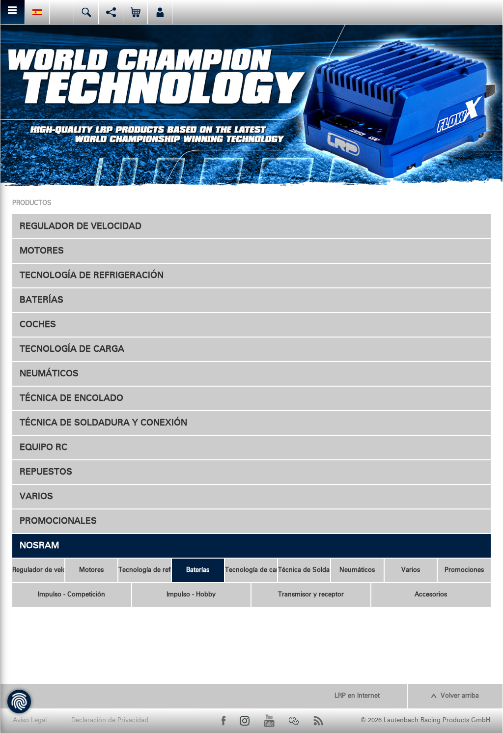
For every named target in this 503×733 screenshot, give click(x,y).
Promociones (464, 570)
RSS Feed (318, 720)
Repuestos (46, 472)
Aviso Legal (30, 720)
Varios (36, 496)
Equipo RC (43, 447)
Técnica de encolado (71, 398)
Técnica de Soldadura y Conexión (103, 423)
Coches (38, 324)
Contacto (62, 12)
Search (86, 12)
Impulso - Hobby (191, 595)
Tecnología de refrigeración (92, 275)
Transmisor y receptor (311, 595)
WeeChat (293, 720)
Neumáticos (49, 373)
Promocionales (58, 521)
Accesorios (431, 595)
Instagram (244, 720)
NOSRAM (39, 545)
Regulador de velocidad (80, 226)
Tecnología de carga (72, 349)
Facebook (223, 720)
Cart (135, 12)
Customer (160, 12)
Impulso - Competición (71, 595)
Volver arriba (460, 696)
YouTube (269, 720)
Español (37, 12)
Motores (42, 251)
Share (111, 12)
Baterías (41, 300)
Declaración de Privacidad (109, 720)
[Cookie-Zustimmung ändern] (19, 701)
